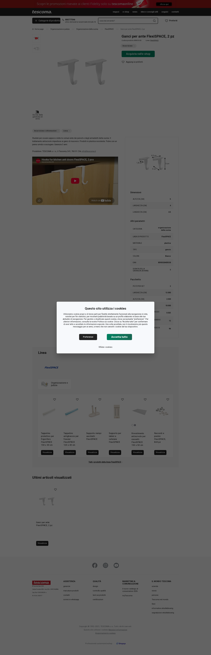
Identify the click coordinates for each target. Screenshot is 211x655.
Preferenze (88, 337)
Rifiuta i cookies (105, 347)
